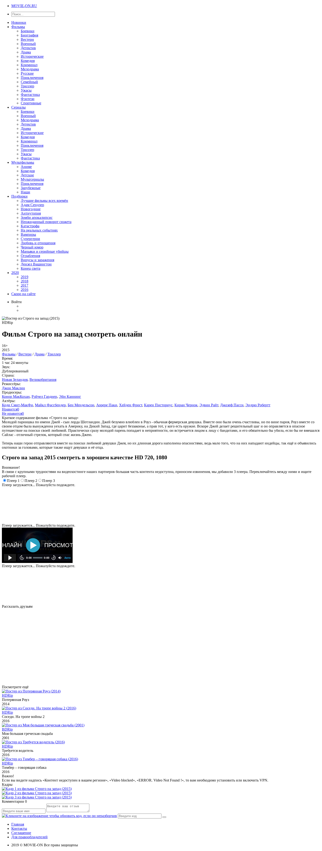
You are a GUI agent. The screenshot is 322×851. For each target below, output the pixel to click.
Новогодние (31, 209)
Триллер (27, 86)
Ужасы (26, 90)
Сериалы (18, 107)
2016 (24, 290)
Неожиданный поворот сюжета (46, 222)
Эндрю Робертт (257, 405)
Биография (29, 35)
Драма (26, 52)
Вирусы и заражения (37, 260)
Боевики (27, 31)
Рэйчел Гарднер (44, 397)
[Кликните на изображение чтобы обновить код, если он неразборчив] (59, 816)
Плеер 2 (31, 481)
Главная (17, 824)
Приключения (32, 78)
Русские (27, 73)
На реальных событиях (39, 230)
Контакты (19, 829)
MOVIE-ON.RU (24, 6)
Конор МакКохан (16, 397)
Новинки (18, 22)
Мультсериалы (32, 179)
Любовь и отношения (38, 243)
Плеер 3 (48, 481)
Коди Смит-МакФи (17, 405)
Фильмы (18, 27)
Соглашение (21, 833)
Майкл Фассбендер (50, 405)
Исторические (32, 56)
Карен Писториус (158, 405)
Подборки (19, 196)
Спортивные (31, 103)
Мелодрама (30, 69)
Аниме (26, 167)
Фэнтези (27, 99)
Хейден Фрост (130, 405)
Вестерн (27, 39)
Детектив (28, 48)
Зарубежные (31, 188)
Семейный (29, 82)
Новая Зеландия (15, 380)
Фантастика (30, 95)
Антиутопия (31, 213)
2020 (15, 273)
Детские (27, 175)
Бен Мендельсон (81, 405)
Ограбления (30, 256)
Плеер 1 (13, 481)
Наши (25, 192)
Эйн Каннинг (70, 397)
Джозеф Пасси (232, 405)
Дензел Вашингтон (36, 264)
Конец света (30, 268)
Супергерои (30, 239)
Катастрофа (30, 226)
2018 (24, 281)
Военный (28, 44)
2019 (24, 277)
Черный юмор (32, 247)
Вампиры (28, 234)
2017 (24, 285)
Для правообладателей (29, 837)
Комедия (28, 61)
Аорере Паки (106, 405)
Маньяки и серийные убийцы (45, 251)
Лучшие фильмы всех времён (44, 201)
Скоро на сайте (23, 294)
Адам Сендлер (32, 205)
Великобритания (42, 380)
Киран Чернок (186, 405)
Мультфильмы (22, 162)
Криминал (29, 65)
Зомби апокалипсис (37, 218)
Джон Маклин (13, 388)
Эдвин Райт (208, 405)
